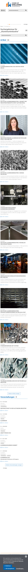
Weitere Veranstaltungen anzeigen (14, 465)
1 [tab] (8, 24)
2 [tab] (9, 24)
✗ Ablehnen (8, 566)
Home (1, 26)
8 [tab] (17, 24)
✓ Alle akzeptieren (9, 568)
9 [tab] (18, 24)
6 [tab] (14, 24)
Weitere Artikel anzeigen (14, 393)
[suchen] (26, 10)
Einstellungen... (20, 568)
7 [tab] (16, 24)
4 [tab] (12, 24)
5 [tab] (13, 24)
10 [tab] (20, 24)
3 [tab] (10, 24)
